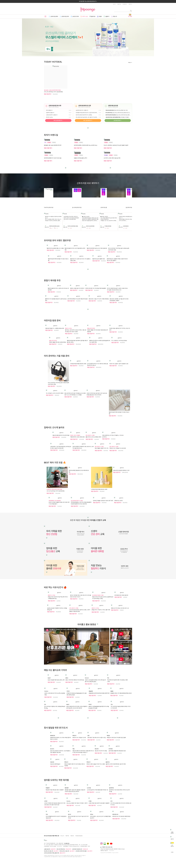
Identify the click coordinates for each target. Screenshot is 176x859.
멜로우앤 (93, 16)
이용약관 (67, 835)
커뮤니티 (115, 16)
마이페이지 (125, 4)
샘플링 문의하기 (62, 853)
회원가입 (119, 4)
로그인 (114, 4)
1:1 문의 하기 (66, 843)
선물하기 (107, 16)
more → (130, 62)
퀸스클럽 (130, 16)
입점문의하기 (53, 849)
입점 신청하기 (56, 851)
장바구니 (130, 4)
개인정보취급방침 (78, 835)
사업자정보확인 (59, 846)
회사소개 (62, 835)
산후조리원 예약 (54, 16)
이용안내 (72, 835)
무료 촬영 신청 (85, 849)
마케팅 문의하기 (68, 849)
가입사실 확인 (111, 850)
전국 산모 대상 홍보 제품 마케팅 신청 (51, 835)
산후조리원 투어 (65, 16)
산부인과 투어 (75, 16)
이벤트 (100, 16)
